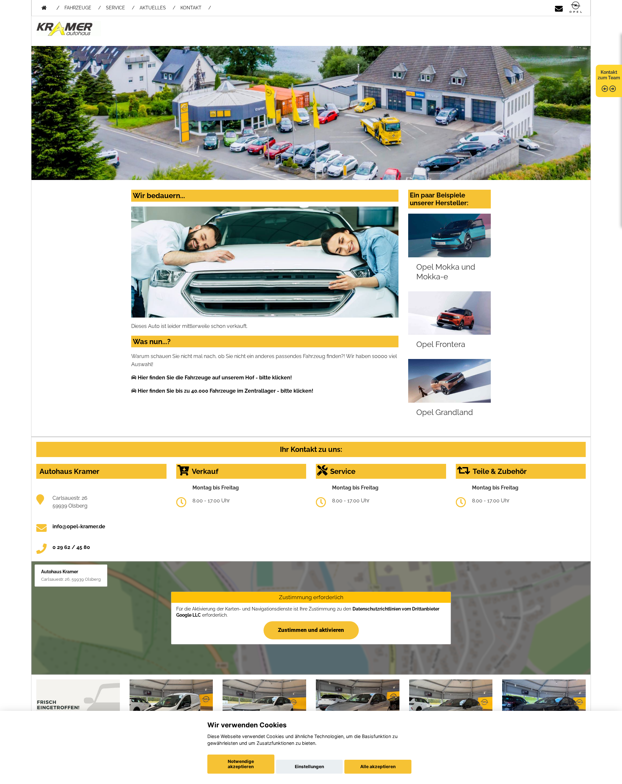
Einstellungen (309, 766)
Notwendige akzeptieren (241, 764)
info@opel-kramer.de (78, 526)
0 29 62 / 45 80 (71, 547)
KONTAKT (191, 7)
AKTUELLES (153, 7)
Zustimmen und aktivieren (311, 630)
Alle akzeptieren (378, 766)
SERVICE (115, 7)
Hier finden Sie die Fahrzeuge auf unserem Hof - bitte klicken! (215, 378)
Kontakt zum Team (609, 75)
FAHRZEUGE (77, 7)
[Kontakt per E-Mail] (559, 7)
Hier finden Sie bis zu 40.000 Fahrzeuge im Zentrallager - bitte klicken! (225, 391)
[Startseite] (576, 7)
